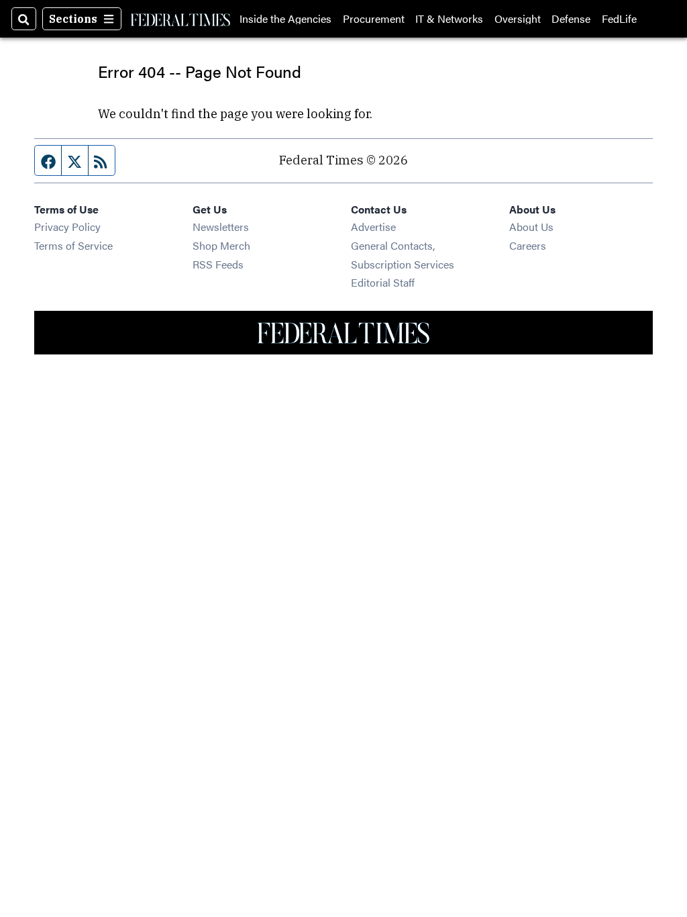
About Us (531, 226)
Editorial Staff (383, 282)
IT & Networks (449, 18)
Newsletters (221, 226)
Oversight (517, 18)
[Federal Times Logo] (180, 18)
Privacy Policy (67, 226)
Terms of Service (73, 245)
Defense (570, 18)
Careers (527, 245)
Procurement (374, 18)
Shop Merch (221, 245)
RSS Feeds (218, 264)
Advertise (373, 226)
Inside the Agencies (285, 18)
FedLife (619, 18)
